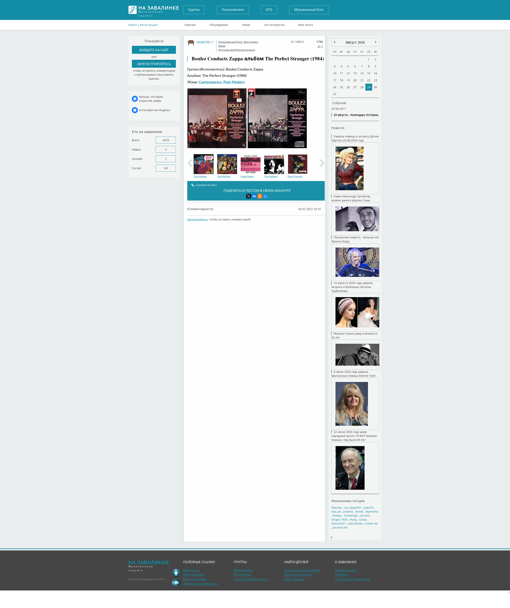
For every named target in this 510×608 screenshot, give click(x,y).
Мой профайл (193, 574)
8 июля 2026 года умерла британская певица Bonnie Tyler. (354, 374)
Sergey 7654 (339, 519)
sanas (363, 519)
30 (375, 87)
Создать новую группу (251, 579)
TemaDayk (351, 515)
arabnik (348, 511)
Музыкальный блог (309, 9)
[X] (248, 196)
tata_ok (336, 511)
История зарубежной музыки (236, 50)
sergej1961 (203, 42)
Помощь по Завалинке (352, 579)
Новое (246, 24)
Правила (341, 574)
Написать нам (346, 570)
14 (362, 73)
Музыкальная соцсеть (158, 10)
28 (362, 87)
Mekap (337, 515)
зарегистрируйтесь (154, 64)
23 (375, 80)
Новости (337, 128)
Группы (194, 9)
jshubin (365, 515)
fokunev (336, 507)
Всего (135, 140)
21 (362, 80)
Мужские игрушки (298, 574)
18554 (165, 140)
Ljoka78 (369, 507)
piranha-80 (340, 527)
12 (348, 73)
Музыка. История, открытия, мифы (151, 99)
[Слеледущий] (334, 42)
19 (348, 80)
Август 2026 (355, 42)
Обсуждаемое (219, 24)
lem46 (359, 511)
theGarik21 (338, 523)
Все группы (242, 574)
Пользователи (233, 9)
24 (334, 87)
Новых (136, 149)
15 (368, 73)
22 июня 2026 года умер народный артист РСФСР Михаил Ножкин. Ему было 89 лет (354, 436)
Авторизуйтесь (197, 219)
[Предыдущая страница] (176, 582)
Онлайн (137, 159)
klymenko (372, 511)
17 (334, 80)
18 (341, 80)
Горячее (190, 24)
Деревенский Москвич (200, 584)
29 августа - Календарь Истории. (356, 115)
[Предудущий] (376, 42)
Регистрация (149, 25)
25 (341, 87)
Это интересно (274, 24)
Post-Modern (234, 82)
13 (355, 73)
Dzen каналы (294, 579)
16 (375, 73)
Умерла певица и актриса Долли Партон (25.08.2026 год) (355, 138)
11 (341, 73)
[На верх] (176, 573)
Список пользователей (302, 570)
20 (355, 80)
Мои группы (243, 570)
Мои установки (194, 579)
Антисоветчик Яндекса (154, 110)
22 (368, 80)
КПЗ (269, 9)
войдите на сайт (154, 50)
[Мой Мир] (265, 196)
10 (334, 73)
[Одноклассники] (259, 196)
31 (334, 94)
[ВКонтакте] (254, 196)
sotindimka (355, 523)
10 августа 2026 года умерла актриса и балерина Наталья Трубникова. (352, 287)
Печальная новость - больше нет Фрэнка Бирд (355, 239)
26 (348, 87)
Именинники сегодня (348, 501)
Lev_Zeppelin (352, 507)
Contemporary (210, 82)
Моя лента (305, 24)
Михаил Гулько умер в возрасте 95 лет (354, 335)
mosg (353, 519)
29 (368, 87)
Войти (132, 25)
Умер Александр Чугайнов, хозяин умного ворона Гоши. (351, 198)
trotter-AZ (371, 523)
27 (355, 87)
